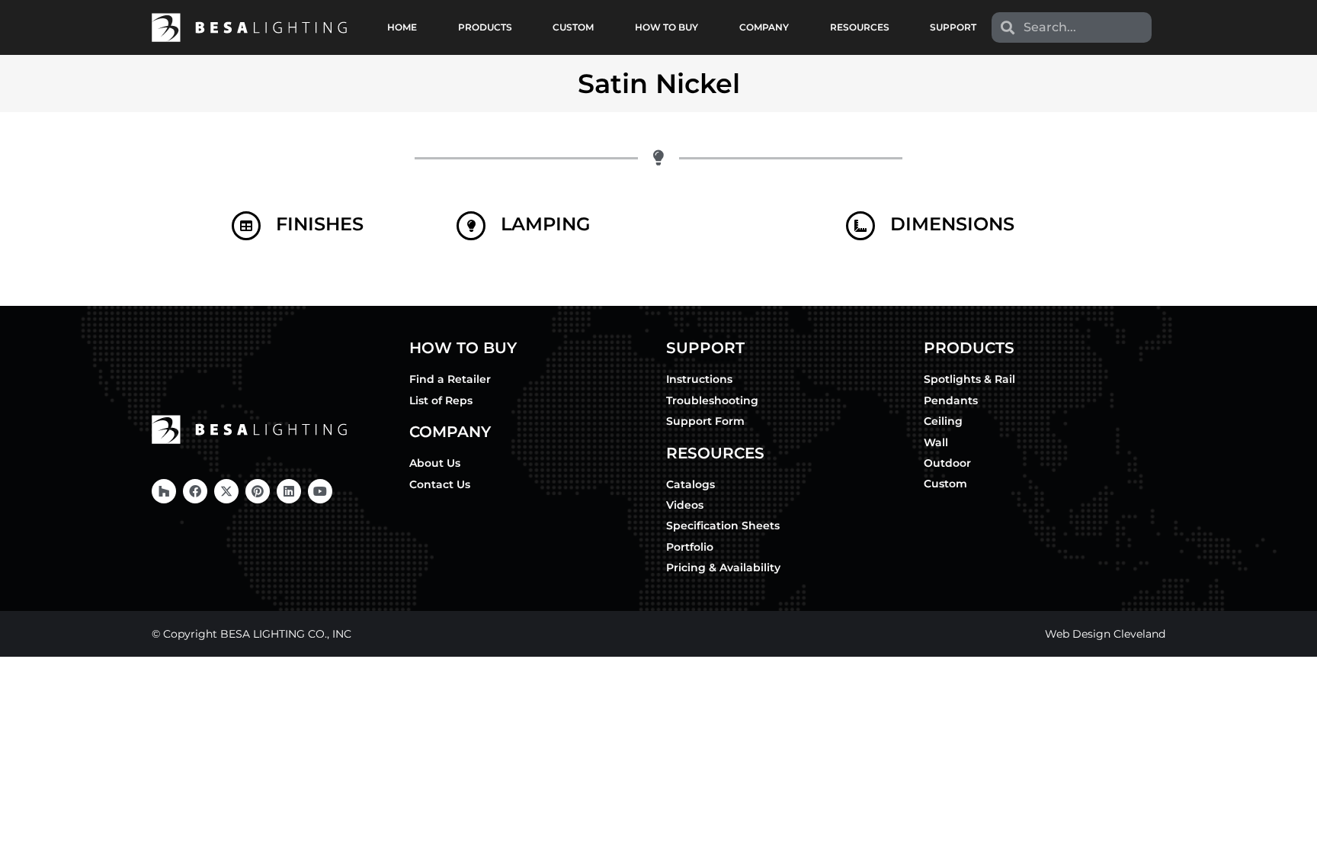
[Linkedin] (289, 491)
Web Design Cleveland (1105, 634)
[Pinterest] (257, 491)
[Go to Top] (1294, 829)
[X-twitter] (226, 491)
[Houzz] (164, 491)
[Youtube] (320, 491)
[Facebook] (195, 491)
